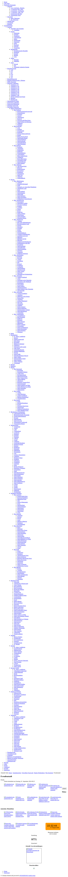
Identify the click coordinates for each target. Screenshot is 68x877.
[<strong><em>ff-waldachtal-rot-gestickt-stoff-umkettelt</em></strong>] (33, 800)
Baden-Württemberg (39, 773)
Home (10, 773)
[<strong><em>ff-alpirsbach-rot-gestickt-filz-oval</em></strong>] (10, 785)
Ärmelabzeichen (17, 773)
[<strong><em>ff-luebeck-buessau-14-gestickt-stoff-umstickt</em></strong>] (21, 826)
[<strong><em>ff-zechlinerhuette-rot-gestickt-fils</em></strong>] (33, 825)
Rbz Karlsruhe (49, 773)
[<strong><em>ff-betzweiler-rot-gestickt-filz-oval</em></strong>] (21, 785)
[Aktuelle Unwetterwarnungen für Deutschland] (34, 852)
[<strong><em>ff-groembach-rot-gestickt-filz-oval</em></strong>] (10, 798)
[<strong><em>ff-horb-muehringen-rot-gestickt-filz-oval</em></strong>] (21, 800)
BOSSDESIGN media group (27, 875)
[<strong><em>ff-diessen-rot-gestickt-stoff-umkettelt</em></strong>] (33, 787)
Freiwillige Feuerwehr (27, 773)
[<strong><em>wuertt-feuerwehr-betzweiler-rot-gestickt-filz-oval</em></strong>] (56, 800)
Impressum (7, 872)
